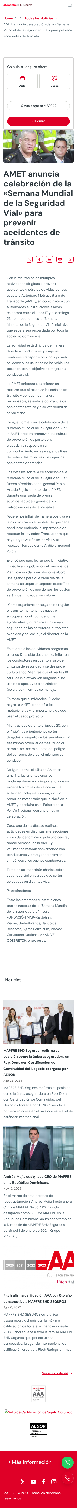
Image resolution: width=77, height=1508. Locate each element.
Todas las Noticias (39, 18)
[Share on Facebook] (39, 259)
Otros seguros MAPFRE (38, 106)
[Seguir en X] (23, 1481)
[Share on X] (29, 259)
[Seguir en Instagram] (53, 1481)
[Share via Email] (59, 259)
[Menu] (70, 5)
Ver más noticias (55, 1373)
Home (8, 18)
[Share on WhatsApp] (70, 259)
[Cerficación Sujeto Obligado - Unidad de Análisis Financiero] (38, 1412)
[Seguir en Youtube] (33, 1481)
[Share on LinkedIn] (49, 259)
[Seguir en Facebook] (43, 1481)
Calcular (38, 121)
